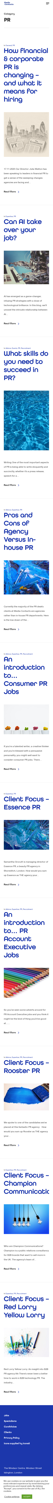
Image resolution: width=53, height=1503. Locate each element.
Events (14, 348)
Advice (8, 348)
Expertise (9, 216)
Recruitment (26, 348)
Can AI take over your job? (23, 230)
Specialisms (10, 1421)
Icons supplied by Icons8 (17, 1443)
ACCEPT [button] (27, 1497)
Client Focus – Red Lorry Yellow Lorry (26, 1307)
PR (14, 45)
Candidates (10, 1427)
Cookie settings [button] (12, 1496)
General (9, 45)
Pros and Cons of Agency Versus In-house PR (20, 531)
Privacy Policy (12, 1438)
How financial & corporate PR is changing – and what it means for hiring (26, 75)
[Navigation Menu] (47, 3)
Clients (8, 1432)
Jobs (6, 1416)
